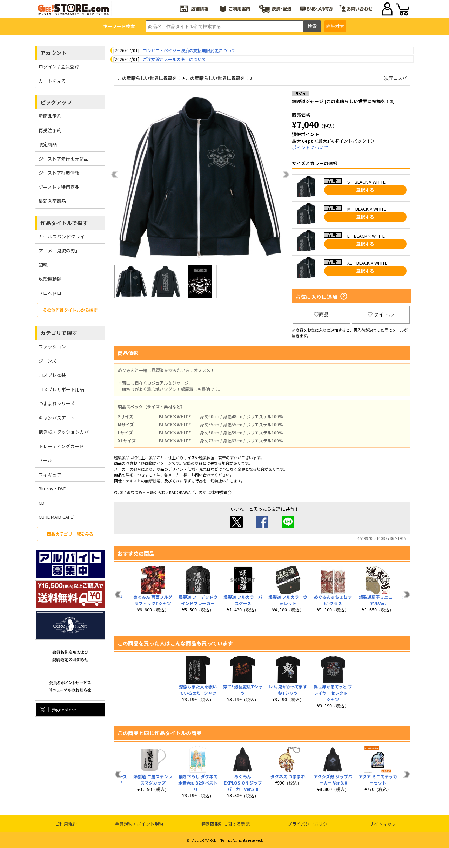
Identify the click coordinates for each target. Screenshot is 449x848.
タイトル (384, 314)
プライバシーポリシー (310, 824)
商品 (324, 314)
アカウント (53, 52)
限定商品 (48, 144)
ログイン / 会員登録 (59, 66)
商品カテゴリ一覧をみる (70, 534)
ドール (45, 460)
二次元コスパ (393, 78)
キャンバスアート (57, 417)
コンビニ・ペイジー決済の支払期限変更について (189, 50)
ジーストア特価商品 (59, 187)
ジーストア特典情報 (59, 172)
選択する (365, 189)
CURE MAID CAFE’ (56, 517)
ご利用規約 (66, 824)
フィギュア (50, 474)
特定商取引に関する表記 (225, 824)
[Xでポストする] (236, 526)
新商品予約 (50, 116)
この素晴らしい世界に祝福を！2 (219, 78)
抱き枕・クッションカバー (66, 431)
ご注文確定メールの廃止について (174, 59)
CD (42, 503)
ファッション (52, 346)
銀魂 (43, 265)
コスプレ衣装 (52, 375)
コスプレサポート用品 (61, 389)
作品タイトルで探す (64, 222)
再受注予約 (50, 130)
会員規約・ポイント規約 (139, 824)
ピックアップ (56, 102)
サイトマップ (383, 824)
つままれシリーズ (57, 403)
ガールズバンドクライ (62, 236)
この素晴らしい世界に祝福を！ (149, 78)
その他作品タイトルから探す (70, 310)
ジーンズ (47, 361)
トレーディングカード (61, 446)
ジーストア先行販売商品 (63, 158)
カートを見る (52, 80)
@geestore (64, 709)
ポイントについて (310, 147)
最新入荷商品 (52, 201)
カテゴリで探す (58, 333)
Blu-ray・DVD (53, 488)
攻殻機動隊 (50, 279)
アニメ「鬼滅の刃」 (59, 250)
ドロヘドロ (50, 293)
